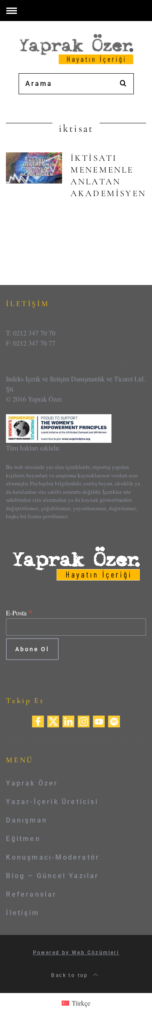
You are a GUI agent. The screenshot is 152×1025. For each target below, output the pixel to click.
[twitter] (53, 720)
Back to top (70, 975)
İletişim (22, 913)
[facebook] (38, 720)
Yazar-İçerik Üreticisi (52, 802)
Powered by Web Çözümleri (76, 953)
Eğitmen (23, 839)
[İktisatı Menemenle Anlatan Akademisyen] (34, 168)
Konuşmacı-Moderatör (53, 857)
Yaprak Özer (32, 783)
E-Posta (19, 612)
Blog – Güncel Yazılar (52, 876)
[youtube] (99, 720)
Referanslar (31, 894)
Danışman (26, 820)
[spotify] (114, 720)
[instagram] (83, 720)
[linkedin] (68, 720)
